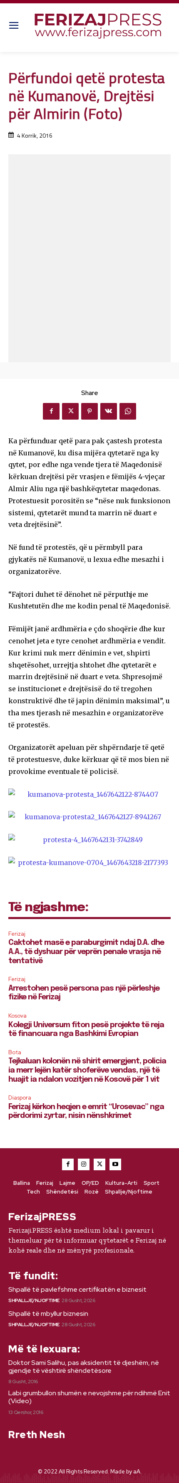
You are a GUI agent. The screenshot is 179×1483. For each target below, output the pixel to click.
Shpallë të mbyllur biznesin (48, 1313)
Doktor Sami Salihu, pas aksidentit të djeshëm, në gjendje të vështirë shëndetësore (83, 1366)
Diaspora (19, 1097)
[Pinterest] (89, 411)
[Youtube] (115, 1164)
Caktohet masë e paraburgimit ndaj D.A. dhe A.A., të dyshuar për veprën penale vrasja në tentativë (86, 951)
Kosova (17, 1015)
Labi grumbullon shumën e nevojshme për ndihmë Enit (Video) (89, 1397)
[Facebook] (51, 411)
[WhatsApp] (127, 411)
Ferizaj (16, 933)
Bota (14, 1052)
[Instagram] (84, 1164)
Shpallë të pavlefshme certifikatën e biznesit (77, 1289)
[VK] (108, 411)
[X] (70, 411)
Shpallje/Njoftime (34, 1300)
